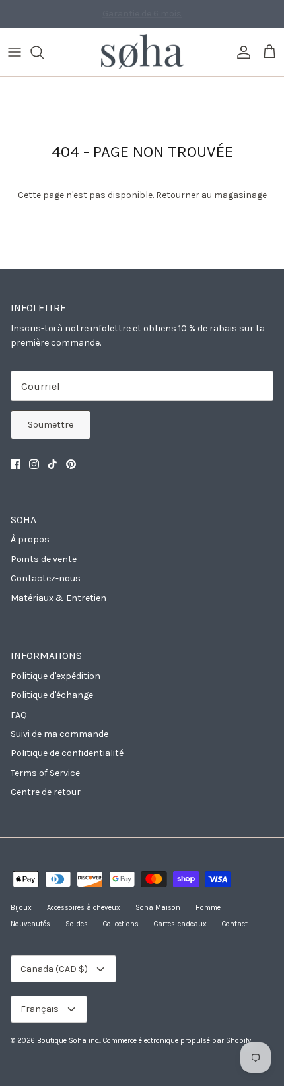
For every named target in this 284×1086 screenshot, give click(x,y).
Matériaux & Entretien (58, 598)
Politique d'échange (52, 695)
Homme (208, 907)
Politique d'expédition (55, 676)
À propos (30, 539)
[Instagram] (34, 464)
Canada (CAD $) (54, 968)
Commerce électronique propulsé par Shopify (177, 1041)
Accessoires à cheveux (83, 907)
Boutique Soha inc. (68, 1041)
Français (39, 1009)
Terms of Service (45, 773)
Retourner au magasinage (211, 195)
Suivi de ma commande (59, 734)
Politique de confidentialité (67, 753)
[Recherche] (43, 52)
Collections (121, 924)
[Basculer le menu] (14, 52)
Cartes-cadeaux (180, 924)
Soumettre (50, 424)
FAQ (19, 714)
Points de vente (44, 559)
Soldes (76, 924)
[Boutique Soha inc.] (142, 51)
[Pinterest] (71, 464)
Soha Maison (157, 907)
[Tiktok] (52, 464)
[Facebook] (15, 464)
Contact (235, 924)
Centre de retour (46, 792)
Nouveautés (30, 924)
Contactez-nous (46, 578)
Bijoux (21, 907)
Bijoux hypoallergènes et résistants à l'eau (142, 18)
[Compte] (240, 52)
